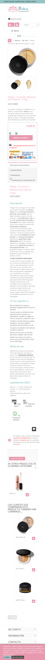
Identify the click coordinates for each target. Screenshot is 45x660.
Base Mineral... (21, 537)
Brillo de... (13, 493)
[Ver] (33, 538)
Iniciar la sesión (15, 19)
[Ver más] (27, 494)
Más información (17, 657)
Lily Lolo (25, 40)
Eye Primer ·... (21, 568)
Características (16, 170)
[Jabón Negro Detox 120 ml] (25, 597)
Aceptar (7, 657)
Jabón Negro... (21, 600)
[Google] (20, 36)
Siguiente (35, 467)
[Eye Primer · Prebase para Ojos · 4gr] (25, 566)
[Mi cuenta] (17, 25)
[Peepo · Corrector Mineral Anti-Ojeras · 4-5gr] (16, 90)
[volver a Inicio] (10, 40)
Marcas (17, 40)
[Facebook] (18, 36)
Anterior (9, 467)
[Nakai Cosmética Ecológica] (19, 9)
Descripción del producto (20, 165)
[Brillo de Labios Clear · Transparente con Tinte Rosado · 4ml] (19, 481)
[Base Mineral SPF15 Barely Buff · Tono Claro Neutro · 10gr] (25, 534)
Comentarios (15, 175)
